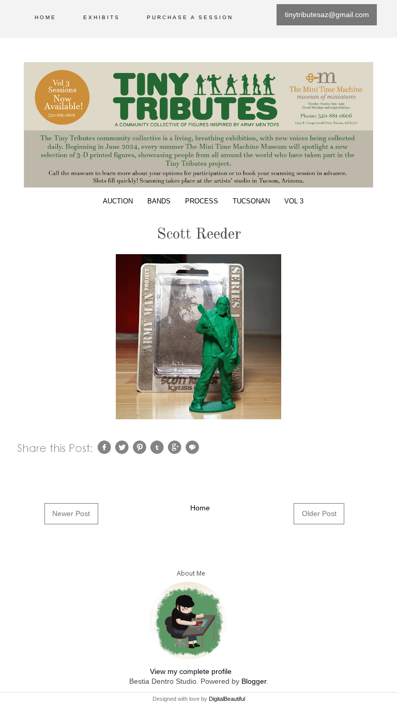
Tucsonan (251, 201)
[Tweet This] (123, 447)
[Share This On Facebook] (105, 447)
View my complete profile (191, 671)
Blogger (253, 681)
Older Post (319, 513)
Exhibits (101, 17)
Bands (159, 201)
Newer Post (71, 513)
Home (45, 17)
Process (201, 201)
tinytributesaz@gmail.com (327, 14)
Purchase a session (190, 17)
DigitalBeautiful (227, 699)
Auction (118, 201)
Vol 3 (293, 201)
